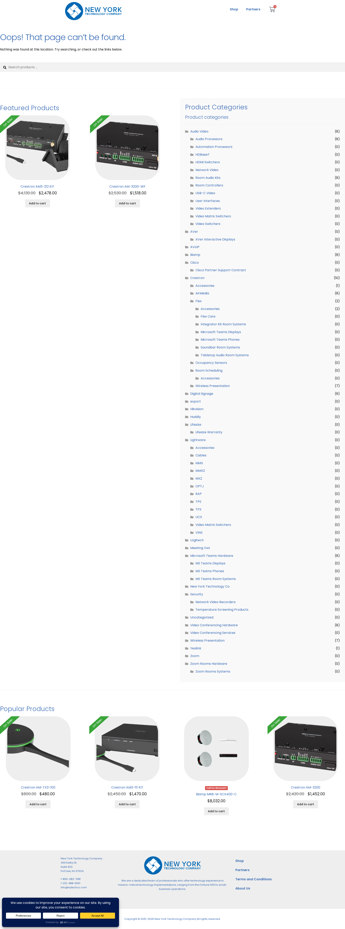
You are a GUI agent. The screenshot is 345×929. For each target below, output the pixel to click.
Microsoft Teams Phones (220, 339)
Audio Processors (208, 139)
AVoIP (194, 247)
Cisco (194, 262)
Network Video (206, 170)
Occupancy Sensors (211, 362)
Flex (198, 301)
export (195, 401)
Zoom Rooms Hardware (208, 663)
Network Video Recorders (215, 602)
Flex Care (208, 316)
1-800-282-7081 (71, 879)
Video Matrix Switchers (213, 216)
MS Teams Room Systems (215, 579)
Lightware (198, 440)
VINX (199, 532)
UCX (198, 517)
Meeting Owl (200, 548)
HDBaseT (202, 154)
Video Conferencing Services (212, 632)
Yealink (195, 648)
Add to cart (37, 203)
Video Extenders (208, 208)
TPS (198, 501)
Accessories (204, 285)
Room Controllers (209, 185)
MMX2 (200, 470)
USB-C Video (205, 193)
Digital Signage (201, 393)
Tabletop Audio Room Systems (225, 355)
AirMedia (202, 293)
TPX (198, 509)
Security (196, 594)
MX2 (198, 478)
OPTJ (199, 486)
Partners (253, 9)
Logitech (197, 540)
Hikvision (196, 409)
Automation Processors (213, 146)
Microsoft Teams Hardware (211, 555)
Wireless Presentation (212, 386)
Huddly (195, 417)
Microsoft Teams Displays (221, 332)
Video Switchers (207, 224)
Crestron (197, 278)
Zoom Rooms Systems (212, 671)
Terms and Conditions (253, 879)
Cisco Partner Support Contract (220, 270)
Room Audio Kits (207, 177)
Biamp (195, 254)
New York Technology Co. (210, 586)
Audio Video (199, 131)
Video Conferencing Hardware (214, 625)
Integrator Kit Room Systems (223, 324)
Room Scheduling (208, 370)
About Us (242, 888)
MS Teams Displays (210, 563)
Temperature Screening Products (221, 609)
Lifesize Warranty (208, 432)
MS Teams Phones (209, 571)
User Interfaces (207, 201)
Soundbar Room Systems (220, 347)
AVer (194, 231)
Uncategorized (201, 617)
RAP (198, 494)
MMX (199, 463)
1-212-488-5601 (70, 883)
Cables (200, 455)
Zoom (194, 656)
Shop (234, 9)
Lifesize (195, 424)
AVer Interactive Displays (215, 239)
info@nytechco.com (74, 887)
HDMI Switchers (207, 162)
